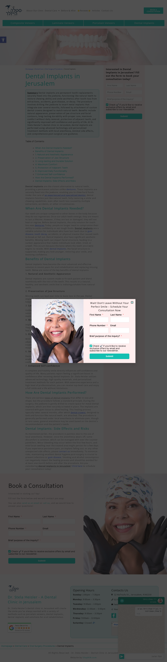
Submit (109, 356)
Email (113, 325)
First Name (95, 314)
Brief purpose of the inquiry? (105, 336)
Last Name (116, 314)
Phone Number (98, 325)
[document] (83, 331)
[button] (132, 302)
